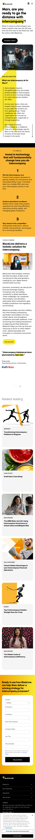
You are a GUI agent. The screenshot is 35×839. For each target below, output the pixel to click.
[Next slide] (20, 386)
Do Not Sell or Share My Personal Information (17, 831)
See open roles (7, 812)
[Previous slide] (15, 386)
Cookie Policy (8, 828)
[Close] (32, 815)
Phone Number (9, 744)
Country (7, 699)
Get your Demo (17, 760)
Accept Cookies (17, 836)
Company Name (10, 729)
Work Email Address (11, 721)
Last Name (8, 714)
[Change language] (28, 3)
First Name (8, 707)
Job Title (8, 736)
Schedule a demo (10, 41)
